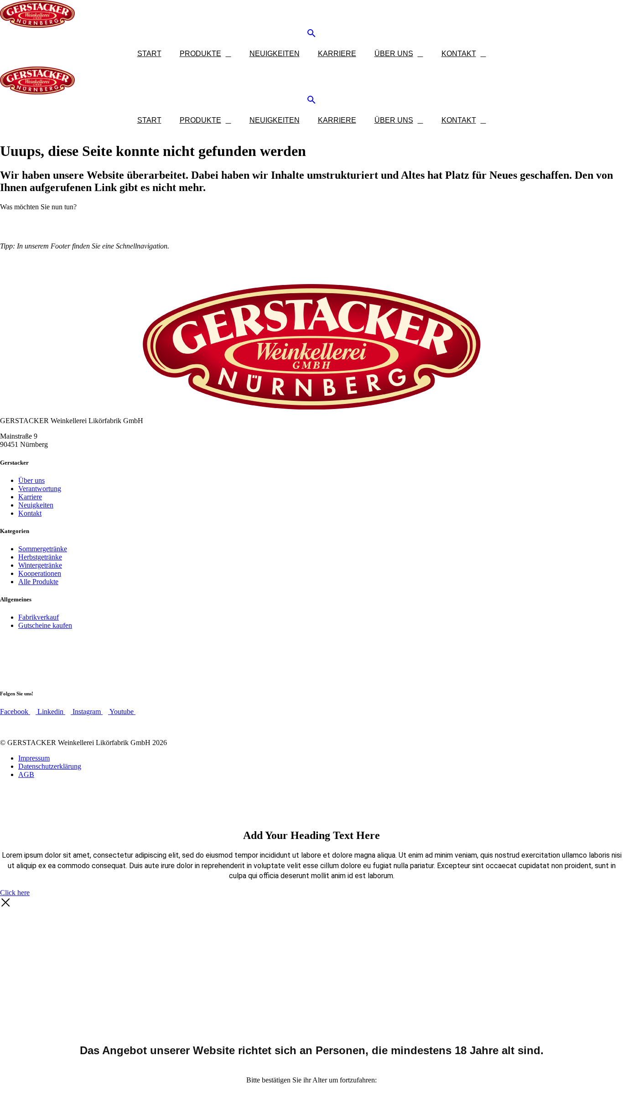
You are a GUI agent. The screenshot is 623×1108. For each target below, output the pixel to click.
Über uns (393, 53)
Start (149, 53)
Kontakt (458, 53)
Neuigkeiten (274, 53)
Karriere (337, 53)
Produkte (200, 53)
